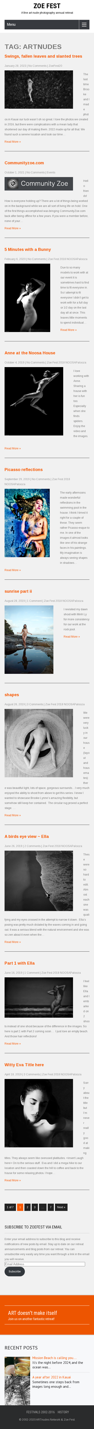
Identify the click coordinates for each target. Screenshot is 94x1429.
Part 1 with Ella (20, 963)
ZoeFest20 (55, 65)
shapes (12, 695)
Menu (11, 24)
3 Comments (35, 704)
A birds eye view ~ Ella (27, 836)
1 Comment (34, 600)
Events (51, 172)
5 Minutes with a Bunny (28, 249)
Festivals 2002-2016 (40, 1412)
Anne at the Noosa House (30, 353)
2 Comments (32, 846)
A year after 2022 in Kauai (51, 1377)
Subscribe (15, 1271)
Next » (61, 1207)
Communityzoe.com (24, 163)
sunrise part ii (18, 591)
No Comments (37, 65)
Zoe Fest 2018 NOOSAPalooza (67, 259)
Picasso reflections (24, 469)
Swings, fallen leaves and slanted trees (43, 56)
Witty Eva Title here (24, 1065)
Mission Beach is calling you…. (54, 1358)
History (63, 1412)
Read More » (13, 141)
